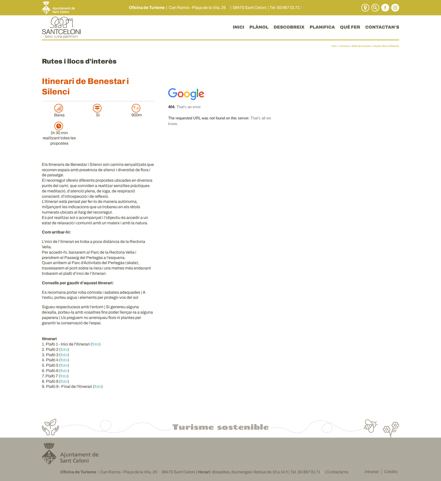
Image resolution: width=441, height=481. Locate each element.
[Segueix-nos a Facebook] (384, 7)
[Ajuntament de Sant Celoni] (70, 462)
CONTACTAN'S (382, 27)
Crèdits (390, 472)
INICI (238, 27)
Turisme (344, 45)
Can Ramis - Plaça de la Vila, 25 (197, 7)
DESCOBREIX (289, 27)
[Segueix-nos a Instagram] (394, 7)
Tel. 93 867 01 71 (285, 7)
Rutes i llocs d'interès (386, 45)
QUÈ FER (350, 27)
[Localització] (364, 7)
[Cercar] (374, 7)
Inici (334, 45)
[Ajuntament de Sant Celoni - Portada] (58, 7)
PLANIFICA (322, 27)
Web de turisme (361, 45)
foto (95, 344)
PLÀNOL (258, 27)
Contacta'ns (337, 472)
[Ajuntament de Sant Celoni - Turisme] (61, 35)
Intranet (372, 472)
